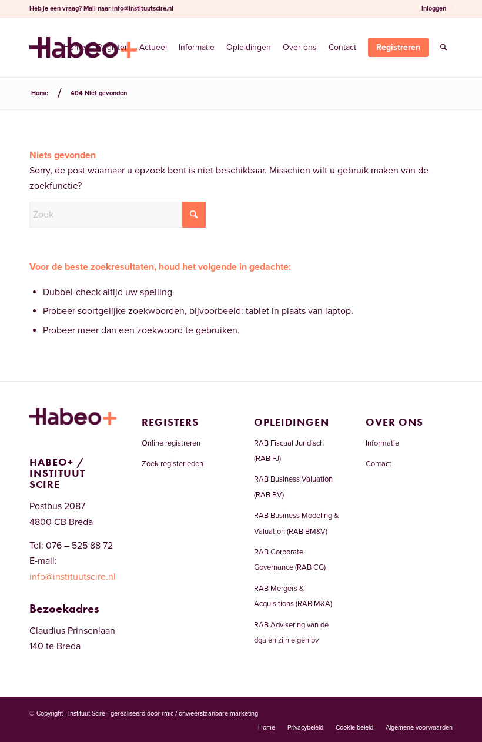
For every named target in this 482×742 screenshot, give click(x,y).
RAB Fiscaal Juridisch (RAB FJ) (289, 451)
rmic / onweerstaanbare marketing (210, 713)
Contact (378, 464)
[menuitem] (434, 9)
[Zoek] (443, 47)
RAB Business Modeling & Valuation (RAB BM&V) (296, 523)
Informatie (382, 443)
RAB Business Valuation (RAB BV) (293, 486)
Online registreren (171, 443)
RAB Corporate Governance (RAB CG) (290, 559)
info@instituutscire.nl (142, 8)
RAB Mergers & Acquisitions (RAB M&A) (293, 596)
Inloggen (433, 8)
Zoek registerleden (172, 464)
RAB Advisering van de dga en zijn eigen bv (291, 632)
